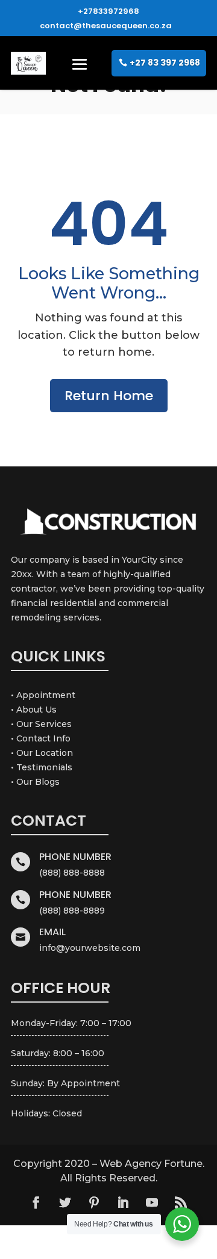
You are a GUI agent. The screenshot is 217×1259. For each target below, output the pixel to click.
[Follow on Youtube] (152, 1202)
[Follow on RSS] (181, 1202)
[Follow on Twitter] (65, 1202)
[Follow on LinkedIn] (123, 1202)
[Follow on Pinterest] (94, 1202)
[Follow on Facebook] (36, 1202)
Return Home (108, 395)
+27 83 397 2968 (165, 63)
